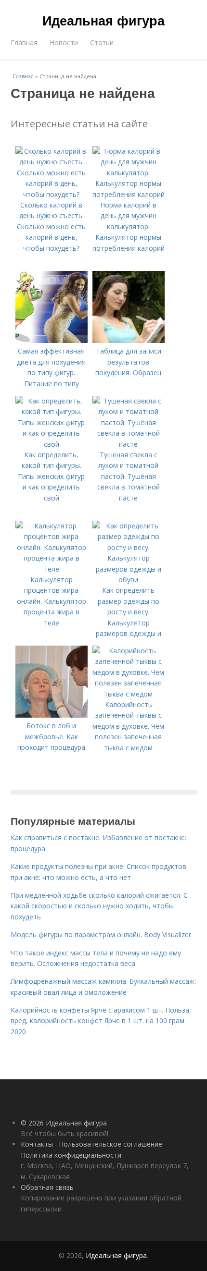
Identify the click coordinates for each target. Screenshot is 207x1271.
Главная (24, 42)
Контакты (37, 1144)
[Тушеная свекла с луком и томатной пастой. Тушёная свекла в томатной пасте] (128, 444)
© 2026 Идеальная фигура (64, 1122)
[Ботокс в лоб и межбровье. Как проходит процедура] (51, 715)
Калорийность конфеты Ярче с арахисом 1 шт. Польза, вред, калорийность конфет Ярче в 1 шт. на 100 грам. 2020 (101, 1020)
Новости (64, 42)
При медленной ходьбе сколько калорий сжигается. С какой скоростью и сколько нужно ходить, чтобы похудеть (99, 906)
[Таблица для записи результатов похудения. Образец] (128, 340)
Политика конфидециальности (71, 1155)
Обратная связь (47, 1187)
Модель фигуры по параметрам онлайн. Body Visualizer (101, 934)
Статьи (102, 42)
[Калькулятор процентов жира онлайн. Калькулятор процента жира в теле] (51, 569)
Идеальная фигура (103, 20)
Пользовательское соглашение (110, 1144)
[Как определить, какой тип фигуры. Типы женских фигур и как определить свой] (51, 444)
